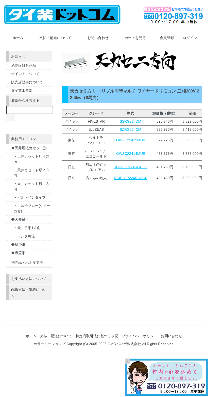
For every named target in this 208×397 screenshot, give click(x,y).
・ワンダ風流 (24, 236)
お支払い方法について (29, 279)
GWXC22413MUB (130, 140)
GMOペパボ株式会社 (124, 344)
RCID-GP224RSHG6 (130, 178)
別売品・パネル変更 (27, 262)
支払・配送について (55, 38)
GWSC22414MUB (130, 154)
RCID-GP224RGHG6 (130, 167)
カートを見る (135, 38)
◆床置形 (18, 253)
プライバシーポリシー (139, 336)
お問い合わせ (98, 38)
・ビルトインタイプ (30, 197)
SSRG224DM (130, 121)
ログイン (190, 38)
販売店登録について (27, 82)
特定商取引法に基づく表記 (97, 336)
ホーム (18, 38)
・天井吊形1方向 (27, 228)
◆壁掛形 (18, 244)
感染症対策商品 (23, 65)
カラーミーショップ (49, 344)
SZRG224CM (130, 129)
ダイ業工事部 (21, 90)
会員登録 (167, 38)
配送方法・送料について (29, 292)
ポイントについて (25, 74)
